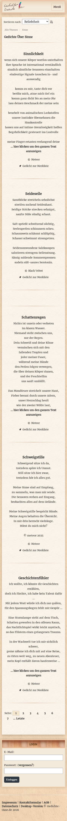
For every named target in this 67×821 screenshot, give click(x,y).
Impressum (9, 802)
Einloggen (11, 779)
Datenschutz (10, 806)
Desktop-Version (32, 806)
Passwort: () (19, 765)
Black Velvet (35, 270)
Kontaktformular (30, 802)
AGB (46, 802)
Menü (57, 7)
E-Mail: (9, 752)
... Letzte (19, 718)
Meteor (35, 159)
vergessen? (26, 765)
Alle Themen (11, 29)
